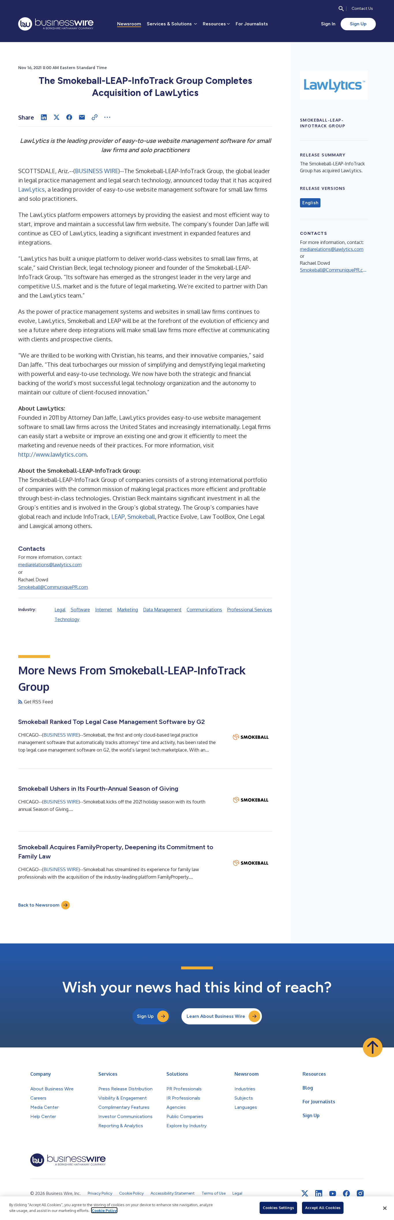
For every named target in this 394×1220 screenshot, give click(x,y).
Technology (67, 619)
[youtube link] (332, 1193)
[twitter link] (304, 1193)
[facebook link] (346, 1193)
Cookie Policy (104, 1210)
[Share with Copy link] (94, 117)
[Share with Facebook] (69, 117)
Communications (204, 609)
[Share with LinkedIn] (43, 117)
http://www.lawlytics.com (52, 454)
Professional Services (249, 609)
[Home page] (55, 24)
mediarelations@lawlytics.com (50, 565)
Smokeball (141, 516)
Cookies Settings (278, 1207)
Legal (60, 609)
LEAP (118, 516)
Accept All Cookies (322, 1207)
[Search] (341, 8)
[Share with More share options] (107, 117)
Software (80, 609)
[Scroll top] (372, 1047)
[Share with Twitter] (56, 117)
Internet (103, 609)
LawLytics (31, 189)
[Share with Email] (82, 117)
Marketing (127, 609)
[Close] (385, 1208)
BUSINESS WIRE (96, 171)
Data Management (162, 609)
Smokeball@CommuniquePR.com (53, 587)
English (310, 202)
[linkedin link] (318, 1193)
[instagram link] (360, 1193)
